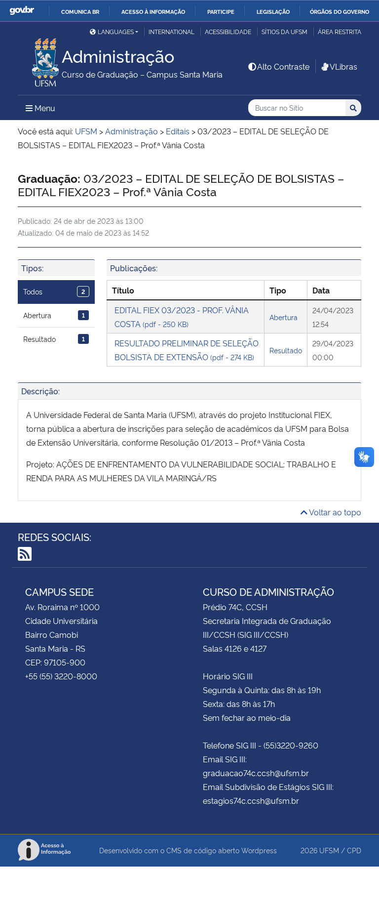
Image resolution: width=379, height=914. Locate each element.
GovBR (21, 10)
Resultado (54, 338)
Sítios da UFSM (284, 31)
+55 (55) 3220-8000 (61, 675)
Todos (54, 291)
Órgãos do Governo (339, 11)
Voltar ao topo (334, 511)
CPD (354, 850)
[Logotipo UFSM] (40, 59)
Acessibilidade (228, 31)
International (171, 31)
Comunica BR (80, 11)
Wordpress (259, 850)
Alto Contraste (283, 66)
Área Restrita (339, 31)
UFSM (329, 850)
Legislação (273, 11)
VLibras (343, 66)
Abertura (54, 315)
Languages (116, 31)
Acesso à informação (153, 11)
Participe (220, 11)
